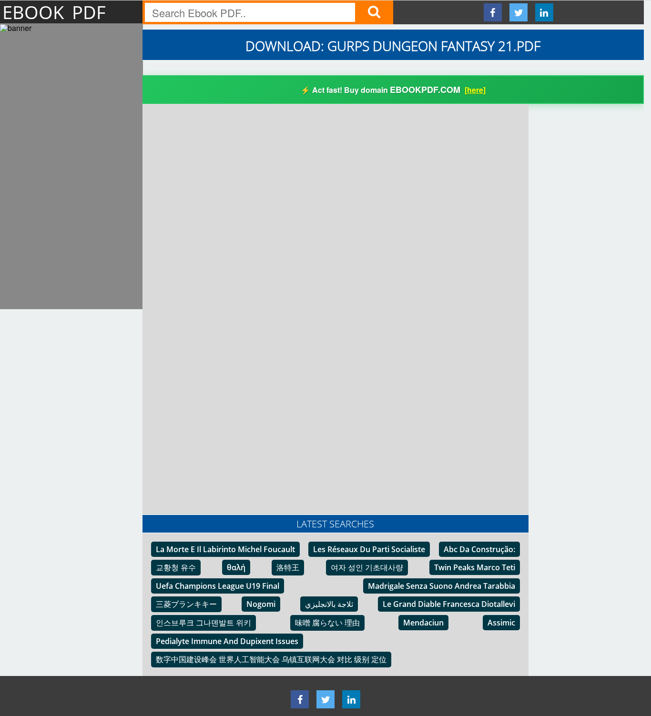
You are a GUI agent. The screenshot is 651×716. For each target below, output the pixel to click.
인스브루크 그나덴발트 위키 (203, 622)
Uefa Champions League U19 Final (217, 586)
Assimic (501, 622)
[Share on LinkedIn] (544, 12)
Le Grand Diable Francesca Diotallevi (449, 604)
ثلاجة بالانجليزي (329, 604)
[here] (475, 89)
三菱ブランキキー (186, 604)
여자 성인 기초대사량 (367, 567)
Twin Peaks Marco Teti (474, 567)
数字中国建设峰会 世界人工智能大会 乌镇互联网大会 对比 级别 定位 (271, 659)
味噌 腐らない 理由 (327, 622)
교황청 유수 (176, 567)
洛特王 (287, 567)
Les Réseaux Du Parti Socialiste (369, 549)
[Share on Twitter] (518, 12)
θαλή (236, 567)
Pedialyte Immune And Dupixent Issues (227, 641)
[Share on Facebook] (493, 12)
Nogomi (260, 604)
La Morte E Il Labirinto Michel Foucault (225, 549)
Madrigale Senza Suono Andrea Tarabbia (441, 586)
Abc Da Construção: (479, 549)
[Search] (374, 12)
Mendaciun (423, 622)
